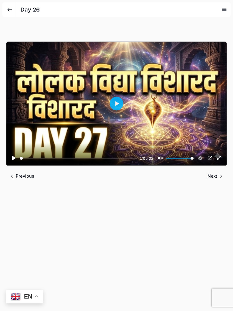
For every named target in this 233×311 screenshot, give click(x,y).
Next (212, 176)
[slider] (78, 158)
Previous (25, 176)
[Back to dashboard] (9, 9)
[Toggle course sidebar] (224, 9)
